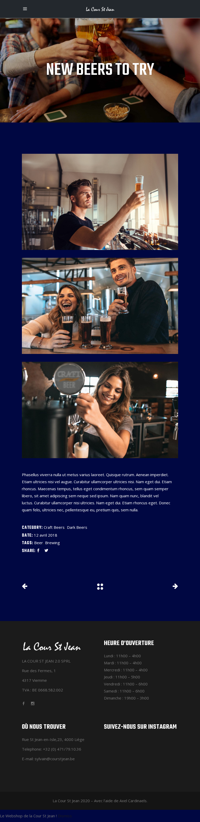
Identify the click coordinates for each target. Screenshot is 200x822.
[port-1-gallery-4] (100, 202)
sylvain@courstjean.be (55, 758)
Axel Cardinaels (133, 800)
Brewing (52, 542)
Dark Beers (77, 527)
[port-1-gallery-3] (100, 410)
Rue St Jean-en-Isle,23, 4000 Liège (53, 739)
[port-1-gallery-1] (100, 306)
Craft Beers (54, 527)
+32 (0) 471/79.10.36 (62, 749)
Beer (38, 542)
